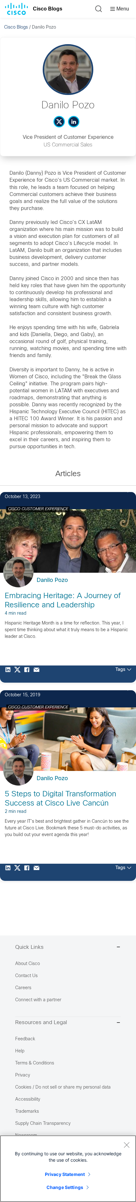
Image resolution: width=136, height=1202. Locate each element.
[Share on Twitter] (19, 674)
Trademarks (27, 1112)
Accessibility (27, 1099)
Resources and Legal (41, 1022)
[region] (68, 1168)
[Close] (126, 1145)
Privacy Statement (65, 1174)
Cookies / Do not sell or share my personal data (63, 1087)
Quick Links (29, 947)
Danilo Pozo (52, 580)
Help (19, 1051)
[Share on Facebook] (28, 674)
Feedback (25, 1039)
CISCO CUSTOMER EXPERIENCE (38, 509)
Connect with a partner (38, 1000)
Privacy (22, 1075)
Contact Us (26, 976)
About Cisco (27, 964)
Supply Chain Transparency (43, 1124)
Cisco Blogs (47, 8)
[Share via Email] (38, 674)
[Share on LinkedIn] (9, 674)
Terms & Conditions (34, 1063)
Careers (23, 988)
